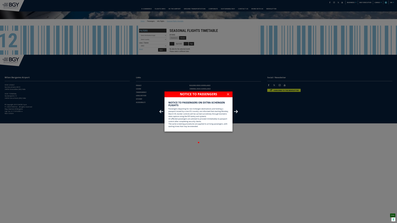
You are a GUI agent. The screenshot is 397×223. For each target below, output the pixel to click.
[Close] (228, 94)
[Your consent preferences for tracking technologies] (393, 219)
